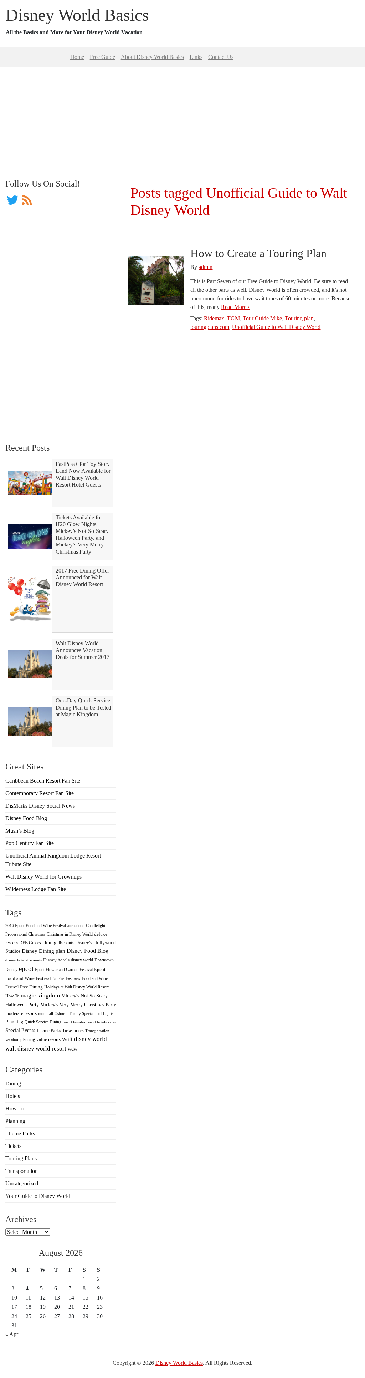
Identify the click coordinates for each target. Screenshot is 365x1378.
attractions (75, 926)
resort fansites (74, 1022)
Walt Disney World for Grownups (43, 877)
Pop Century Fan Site (29, 843)
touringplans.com (209, 327)
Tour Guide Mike (262, 318)
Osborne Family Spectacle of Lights (84, 1014)
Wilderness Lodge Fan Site (35, 889)
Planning (14, 1021)
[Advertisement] (182, 117)
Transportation (97, 1031)
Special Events (20, 1030)
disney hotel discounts (23, 960)
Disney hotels (56, 959)
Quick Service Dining (43, 1021)
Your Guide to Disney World (37, 1196)
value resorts (48, 1039)
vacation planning (20, 1039)
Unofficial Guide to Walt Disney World (276, 327)
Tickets (13, 1146)
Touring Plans (21, 1158)
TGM (233, 318)
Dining (49, 942)
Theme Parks (48, 1030)
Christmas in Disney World (70, 934)
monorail (45, 1014)
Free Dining (31, 987)
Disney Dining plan (43, 951)
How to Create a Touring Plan (258, 253)
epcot (26, 968)
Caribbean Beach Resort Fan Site (42, 781)
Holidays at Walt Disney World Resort (76, 987)
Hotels (12, 1096)
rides (112, 1022)
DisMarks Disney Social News (40, 806)
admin (205, 267)
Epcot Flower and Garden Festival (64, 969)
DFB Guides (30, 943)
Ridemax (214, 318)
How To (12, 995)
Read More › (235, 307)
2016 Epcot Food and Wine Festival (35, 925)
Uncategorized (21, 1183)
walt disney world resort (35, 1048)
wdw (72, 1049)
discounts (66, 943)
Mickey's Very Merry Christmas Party (78, 1004)
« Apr (11, 1334)
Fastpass (73, 978)
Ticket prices (73, 1030)
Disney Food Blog (26, 818)
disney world (82, 960)
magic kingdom (40, 995)
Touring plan (299, 318)
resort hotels (97, 1022)
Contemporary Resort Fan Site (39, 793)
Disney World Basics (77, 14)
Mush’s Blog (19, 831)
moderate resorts (21, 1013)
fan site (58, 979)
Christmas (36, 934)
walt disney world (84, 1039)
